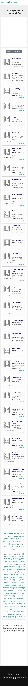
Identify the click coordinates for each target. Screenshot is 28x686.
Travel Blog (18, 673)
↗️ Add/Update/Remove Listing (14, 51)
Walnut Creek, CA (7, 539)
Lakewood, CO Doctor (11, 588)
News (14, 673)
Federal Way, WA (10, 548)
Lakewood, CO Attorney (13, 558)
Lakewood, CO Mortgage (14, 566)
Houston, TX (17, 546)
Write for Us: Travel (12, 674)
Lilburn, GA (11, 541)
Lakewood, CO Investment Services (10, 592)
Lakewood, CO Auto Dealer (19, 576)
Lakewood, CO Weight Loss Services (17, 590)
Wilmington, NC (17, 543)
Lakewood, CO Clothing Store (10, 582)
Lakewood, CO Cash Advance (9, 564)
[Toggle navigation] (25, 2)
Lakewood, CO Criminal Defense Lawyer (11, 598)
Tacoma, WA (17, 548)
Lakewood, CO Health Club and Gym (10, 603)
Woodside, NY (22, 544)
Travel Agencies (8, 7)
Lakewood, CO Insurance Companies (16, 569)
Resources (24, 673)
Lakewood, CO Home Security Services (11, 561)
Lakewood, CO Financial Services (18, 600)
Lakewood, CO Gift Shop (18, 563)
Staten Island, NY (14, 544)
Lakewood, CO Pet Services (14, 613)
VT (5, 548)
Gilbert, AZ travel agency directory (11, 533)
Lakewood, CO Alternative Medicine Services (13, 574)
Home (2, 7)
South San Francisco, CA (18, 538)
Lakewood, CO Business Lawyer (16, 596)
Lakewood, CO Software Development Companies (14, 601)
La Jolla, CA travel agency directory (10, 536)
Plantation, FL (6, 541)
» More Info (21, 68)
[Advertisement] (14, 32)
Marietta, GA (17, 541)
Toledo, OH (12, 546)
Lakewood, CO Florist (7, 587)
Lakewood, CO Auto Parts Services (10, 577)
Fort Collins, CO (20, 539)
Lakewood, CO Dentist (18, 559)
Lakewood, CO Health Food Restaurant (11, 606)
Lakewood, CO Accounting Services (10, 571)
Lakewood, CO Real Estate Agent (16, 585)
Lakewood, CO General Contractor (16, 580)
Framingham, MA (9, 543)
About (19, 674)
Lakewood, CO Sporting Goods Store (17, 572)
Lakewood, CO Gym (20, 604)
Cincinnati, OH (6, 546)
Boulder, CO (14, 539)
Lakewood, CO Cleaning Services (11, 556)
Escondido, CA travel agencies (18, 535)
